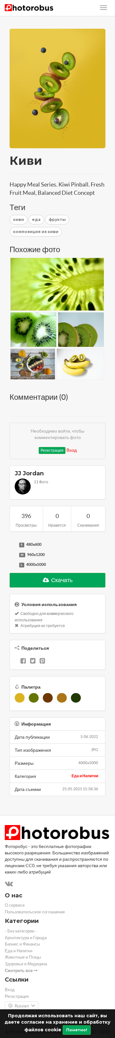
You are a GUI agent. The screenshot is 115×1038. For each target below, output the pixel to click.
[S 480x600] (13, 545)
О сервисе (15, 905)
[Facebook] (23, 661)
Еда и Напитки (85, 776)
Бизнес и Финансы (22, 944)
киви (18, 219)
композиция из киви (35, 231)
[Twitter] (32, 661)
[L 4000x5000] (13, 565)
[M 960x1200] (13, 555)
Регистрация (52, 450)
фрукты (57, 219)
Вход (71, 450)
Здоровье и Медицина (26, 963)
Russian (22, 1006)
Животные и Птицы (23, 957)
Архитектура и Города (26, 937)
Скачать (61, 580)
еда (36, 219)
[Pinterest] (42, 661)
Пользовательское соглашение (35, 912)
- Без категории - (21, 931)
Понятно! (76, 1029)
